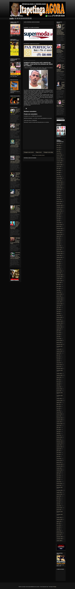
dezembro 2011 (59, 487)
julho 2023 (59, 214)
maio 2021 (59, 265)
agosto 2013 (59, 448)
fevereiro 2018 (59, 340)
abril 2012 (58, 479)
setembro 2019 (59, 303)
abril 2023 (58, 220)
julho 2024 (59, 191)
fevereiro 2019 (59, 317)
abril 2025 (58, 174)
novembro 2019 (60, 299)
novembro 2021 (60, 253)
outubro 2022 (59, 232)
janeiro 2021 (59, 272)
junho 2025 (59, 170)
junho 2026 (59, 147)
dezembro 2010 (60, 511)
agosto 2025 (59, 166)
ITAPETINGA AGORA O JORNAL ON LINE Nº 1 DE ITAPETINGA (15, 112)
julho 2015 (59, 404)
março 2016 (59, 386)
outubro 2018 (59, 325)
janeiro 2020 (59, 296)
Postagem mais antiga (48, 152)
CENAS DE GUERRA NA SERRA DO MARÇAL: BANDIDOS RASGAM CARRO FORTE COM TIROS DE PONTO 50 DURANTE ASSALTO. (15, 159)
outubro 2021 (59, 255)
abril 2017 (58, 360)
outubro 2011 (59, 492)
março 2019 (59, 315)
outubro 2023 (59, 209)
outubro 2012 (59, 468)
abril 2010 (58, 529)
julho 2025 (59, 168)
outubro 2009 (59, 540)
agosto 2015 (59, 402)
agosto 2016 (59, 377)
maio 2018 (59, 334)
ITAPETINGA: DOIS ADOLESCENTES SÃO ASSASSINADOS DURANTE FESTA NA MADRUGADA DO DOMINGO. (15, 193)
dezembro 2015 (60, 392)
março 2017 (59, 362)
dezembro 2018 (60, 321)
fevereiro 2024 (59, 201)
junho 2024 (59, 193)
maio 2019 (59, 311)
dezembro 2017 (60, 344)
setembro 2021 (59, 257)
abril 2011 (58, 503)
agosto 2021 (59, 259)
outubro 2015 (59, 398)
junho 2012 (59, 475)
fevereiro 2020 (59, 294)
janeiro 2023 (59, 226)
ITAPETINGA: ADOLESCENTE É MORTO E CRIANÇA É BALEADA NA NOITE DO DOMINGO (15, 255)
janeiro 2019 (59, 319)
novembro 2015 (60, 395)
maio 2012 (59, 477)
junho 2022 (59, 240)
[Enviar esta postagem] (26, 108)
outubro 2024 (59, 185)
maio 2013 (59, 454)
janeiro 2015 (59, 415)
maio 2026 (59, 149)
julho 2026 (59, 145)
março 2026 (59, 153)
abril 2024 (58, 197)
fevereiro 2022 (59, 247)
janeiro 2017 (59, 366)
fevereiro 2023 (59, 224)
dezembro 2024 (60, 182)
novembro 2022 (60, 230)
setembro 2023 (59, 211)
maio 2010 (59, 527)
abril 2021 (58, 267)
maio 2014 (59, 431)
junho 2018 (59, 332)
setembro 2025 (59, 164)
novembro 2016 (60, 370)
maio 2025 (59, 172)
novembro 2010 (60, 514)
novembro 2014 (60, 419)
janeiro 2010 (59, 534)
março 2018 (59, 338)
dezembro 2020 (60, 274)
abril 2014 (58, 433)
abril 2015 (58, 410)
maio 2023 (59, 218)
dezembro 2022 (60, 228)
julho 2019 (59, 307)
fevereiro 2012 (59, 483)
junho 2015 (59, 406)
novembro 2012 (60, 466)
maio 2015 (59, 408)
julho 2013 (59, 450)
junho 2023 (59, 216)
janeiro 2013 (59, 462)
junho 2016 (59, 381)
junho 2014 (59, 429)
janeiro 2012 (59, 485)
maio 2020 (59, 288)
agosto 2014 (59, 425)
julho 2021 (59, 261)
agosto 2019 (59, 305)
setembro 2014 (59, 423)
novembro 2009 (60, 538)
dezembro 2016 (60, 368)
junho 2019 (59, 309)
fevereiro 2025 (59, 178)
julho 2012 (59, 473)
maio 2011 (59, 501)
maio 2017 (59, 358)
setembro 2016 (59, 375)
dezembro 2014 (60, 417)
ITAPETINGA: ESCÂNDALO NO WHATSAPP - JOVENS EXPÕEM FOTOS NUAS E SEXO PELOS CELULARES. (15, 143)
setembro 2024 (59, 187)
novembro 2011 (59, 490)
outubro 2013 (59, 444)
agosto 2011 (59, 496)
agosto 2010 (59, 521)
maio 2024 (59, 195)
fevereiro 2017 (59, 364)
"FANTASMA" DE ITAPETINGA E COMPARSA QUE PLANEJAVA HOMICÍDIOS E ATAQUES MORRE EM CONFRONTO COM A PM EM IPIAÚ (61, 29)
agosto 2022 (59, 236)
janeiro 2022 (59, 249)
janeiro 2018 (59, 342)
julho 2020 (59, 284)
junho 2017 (59, 356)
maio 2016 (59, 383)
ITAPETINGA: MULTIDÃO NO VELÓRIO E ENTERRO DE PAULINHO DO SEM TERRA (15, 240)
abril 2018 (58, 336)
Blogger (55, 586)
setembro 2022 (59, 234)
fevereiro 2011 (59, 507)
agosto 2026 (59, 143)
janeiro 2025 (59, 180)
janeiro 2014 (59, 439)
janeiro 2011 (59, 509)
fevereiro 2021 (59, 270)
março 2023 (59, 222)
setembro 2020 (59, 280)
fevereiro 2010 (59, 532)
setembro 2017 (59, 351)
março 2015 (59, 412)
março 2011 (59, 505)
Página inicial (38, 152)
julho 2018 (59, 330)
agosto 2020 (59, 282)
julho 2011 (58, 498)
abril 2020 (58, 290)
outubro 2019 (59, 301)
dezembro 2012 (60, 464)
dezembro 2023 (60, 205)
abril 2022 (58, 243)
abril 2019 (58, 313)
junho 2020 (59, 286)
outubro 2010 (59, 517)
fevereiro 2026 (59, 155)
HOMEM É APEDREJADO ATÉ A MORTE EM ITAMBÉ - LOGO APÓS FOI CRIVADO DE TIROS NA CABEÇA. (38, 64)
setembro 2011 (59, 494)
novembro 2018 (60, 323)
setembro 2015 (59, 400)
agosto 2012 (59, 471)
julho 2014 (59, 427)
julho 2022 (59, 238)
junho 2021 (59, 263)
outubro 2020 (59, 278)
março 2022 (59, 245)
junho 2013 (59, 452)
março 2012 (59, 481)
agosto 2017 (59, 353)
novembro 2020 (60, 276)
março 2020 (59, 292)
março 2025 (59, 176)
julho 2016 (59, 379)
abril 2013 (58, 456)
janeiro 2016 (59, 390)
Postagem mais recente (29, 152)
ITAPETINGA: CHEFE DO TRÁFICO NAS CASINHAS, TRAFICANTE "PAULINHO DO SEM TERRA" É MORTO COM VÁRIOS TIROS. (15, 176)
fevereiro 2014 (59, 437)
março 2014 (59, 435)
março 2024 (59, 199)
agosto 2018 (59, 328)
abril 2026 (58, 151)
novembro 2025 (60, 160)
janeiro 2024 (59, 203)
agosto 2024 (59, 189)
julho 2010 (59, 523)
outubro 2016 (59, 373)
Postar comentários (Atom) (39, 155)
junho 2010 (59, 525)
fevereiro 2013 (59, 460)
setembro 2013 (59, 446)
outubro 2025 (59, 162)
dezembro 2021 (60, 251)
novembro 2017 (60, 346)
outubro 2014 (59, 421)
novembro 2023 (60, 207)
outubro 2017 (59, 349)
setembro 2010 (59, 519)
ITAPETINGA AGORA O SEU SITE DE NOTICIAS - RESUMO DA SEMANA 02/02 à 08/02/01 (15, 127)
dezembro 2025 (60, 158)
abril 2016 (58, 384)
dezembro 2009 (60, 536)
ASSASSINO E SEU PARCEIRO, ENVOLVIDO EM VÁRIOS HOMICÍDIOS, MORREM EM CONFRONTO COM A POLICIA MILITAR (15, 209)
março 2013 (59, 458)
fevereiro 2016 (59, 388)
